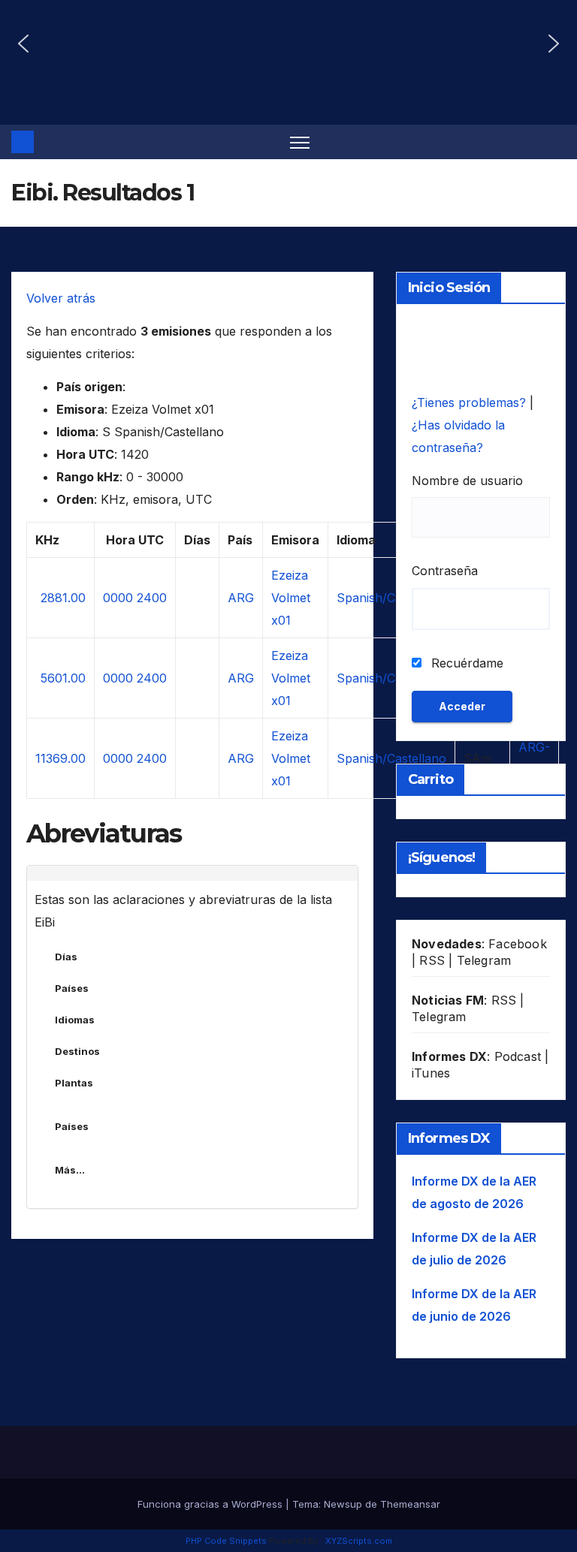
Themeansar (410, 1504)
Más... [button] (70, 1170)
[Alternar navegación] (300, 142)
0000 (118, 597)
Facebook (517, 943)
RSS (432, 960)
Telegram (484, 960)
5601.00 (63, 678)
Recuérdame (465, 663)
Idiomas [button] (75, 1020)
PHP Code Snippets (226, 1540)
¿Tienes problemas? (471, 402)
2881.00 (63, 597)
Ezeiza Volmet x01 (290, 598)
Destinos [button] (77, 1051)
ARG (241, 597)
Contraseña (445, 570)
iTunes (431, 1072)
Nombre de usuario (467, 480)
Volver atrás (60, 298)
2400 (152, 597)
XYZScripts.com (358, 1540)
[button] (23, 44)
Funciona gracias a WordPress (211, 1504)
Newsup (343, 1504)
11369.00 (60, 758)
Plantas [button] (74, 1083)
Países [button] (72, 988)
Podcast (517, 1056)
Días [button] (66, 957)
